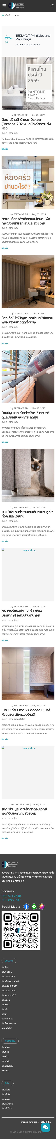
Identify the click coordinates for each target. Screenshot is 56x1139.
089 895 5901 (11, 900)
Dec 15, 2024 (38, 507)
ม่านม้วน (5, 1004)
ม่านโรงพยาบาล (9, 1023)
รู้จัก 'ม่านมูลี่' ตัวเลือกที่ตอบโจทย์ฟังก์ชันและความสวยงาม (24, 811)
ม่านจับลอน (7, 972)
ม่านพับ (5, 1009)
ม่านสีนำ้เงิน (7, 1108)
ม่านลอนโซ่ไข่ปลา (9, 986)
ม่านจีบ (5, 967)
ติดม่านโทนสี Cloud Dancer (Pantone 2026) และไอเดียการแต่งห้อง (26, 124)
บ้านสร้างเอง (8, 1066)
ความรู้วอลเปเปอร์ (17, 719)
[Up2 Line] (34, 906)
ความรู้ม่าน (13, 133)
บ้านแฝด (5, 1051)
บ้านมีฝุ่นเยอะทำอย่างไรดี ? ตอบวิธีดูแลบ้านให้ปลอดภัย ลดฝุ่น (25, 415)
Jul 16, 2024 (39, 804)
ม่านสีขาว (6, 1089)
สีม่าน (7, 1083)
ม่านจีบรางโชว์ (8, 976)
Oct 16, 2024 (38, 606)
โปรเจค (5, 1070)
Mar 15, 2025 (38, 408)
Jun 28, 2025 (38, 313)
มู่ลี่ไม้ (4, 1014)
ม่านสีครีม (6, 1094)
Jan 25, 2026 (38, 115)
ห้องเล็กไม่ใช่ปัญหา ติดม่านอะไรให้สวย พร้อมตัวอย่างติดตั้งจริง (27, 320)
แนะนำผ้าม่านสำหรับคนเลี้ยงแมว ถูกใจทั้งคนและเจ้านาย (27, 514)
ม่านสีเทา (6, 1099)
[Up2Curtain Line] (28, 930)
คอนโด (5, 1056)
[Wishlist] (52, 6)
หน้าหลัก (8, 15)
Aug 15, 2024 (38, 705)
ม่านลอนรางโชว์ (9, 995)
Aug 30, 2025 (39, 214)
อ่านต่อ (5, 149)
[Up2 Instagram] (42, 906)
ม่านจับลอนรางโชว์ (10, 981)
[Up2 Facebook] (26, 906)
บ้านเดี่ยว (6, 1047)
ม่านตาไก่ (6, 1000)
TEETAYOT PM (21, 115)
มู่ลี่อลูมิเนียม (7, 1018)
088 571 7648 (11, 896)
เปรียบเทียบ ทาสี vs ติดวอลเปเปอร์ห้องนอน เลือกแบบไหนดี (26, 712)
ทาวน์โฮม (6, 1061)
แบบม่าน (9, 960)
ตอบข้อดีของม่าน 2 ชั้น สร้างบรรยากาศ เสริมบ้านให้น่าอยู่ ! (22, 613)
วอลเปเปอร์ (7, 1028)
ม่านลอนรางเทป (9, 990)
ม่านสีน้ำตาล (7, 1103)
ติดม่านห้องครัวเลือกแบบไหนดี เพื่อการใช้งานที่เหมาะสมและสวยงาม (26, 221)
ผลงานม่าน (10, 1040)
